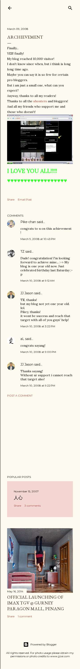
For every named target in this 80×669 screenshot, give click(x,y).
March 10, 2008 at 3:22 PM (37, 326)
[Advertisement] (40, 436)
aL (22, 339)
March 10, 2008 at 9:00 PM (38, 352)
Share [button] (10, 199)
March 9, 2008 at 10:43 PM (37, 239)
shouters (40, 101)
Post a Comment (20, 395)
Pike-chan (28, 222)
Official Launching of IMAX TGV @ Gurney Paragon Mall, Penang (35, 603)
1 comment (25, 616)
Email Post (25, 199)
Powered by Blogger (43, 644)
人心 (18, 498)
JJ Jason (26, 293)
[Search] (70, 7)
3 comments (32, 505)
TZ (22, 252)
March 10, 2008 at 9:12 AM (37, 280)
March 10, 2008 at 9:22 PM (37, 385)
